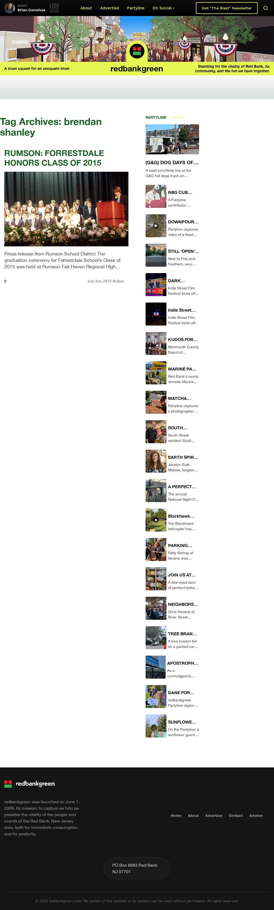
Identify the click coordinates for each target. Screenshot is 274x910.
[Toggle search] (266, 8)
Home (176, 815)
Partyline (135, 8)
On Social (162, 8)
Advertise (109, 8)
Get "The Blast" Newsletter (227, 8)
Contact (236, 815)
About (86, 8)
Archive (256, 815)
